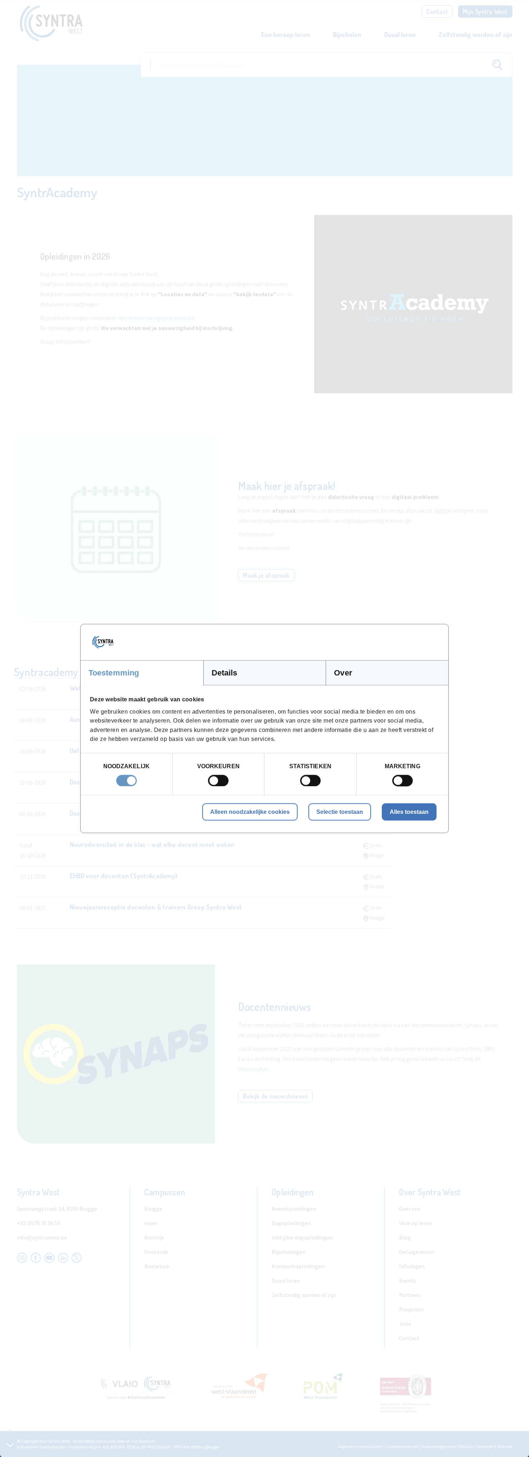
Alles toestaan (409, 811)
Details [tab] (225, 672)
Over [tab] (343, 672)
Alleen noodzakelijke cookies (250, 811)
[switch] (218, 780)
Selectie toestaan (339, 811)
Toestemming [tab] (114, 672)
